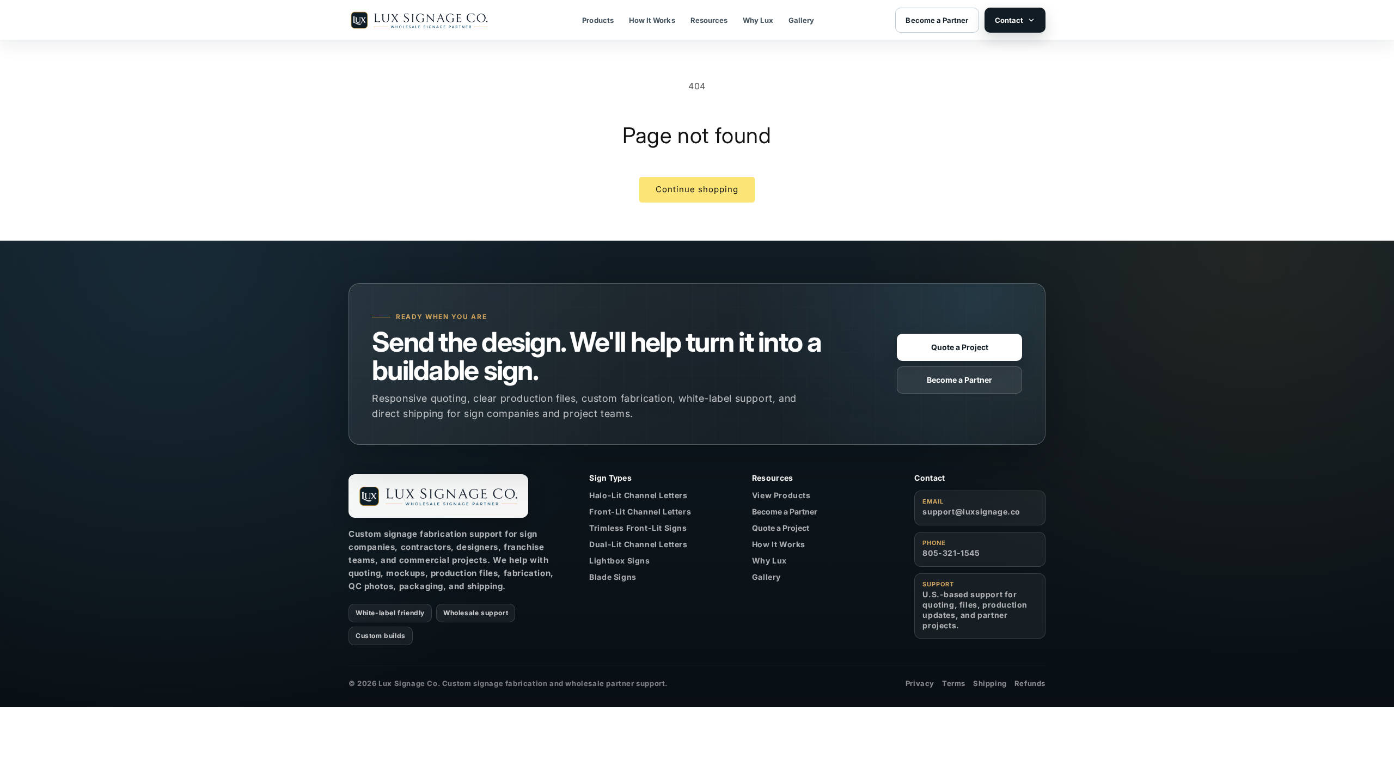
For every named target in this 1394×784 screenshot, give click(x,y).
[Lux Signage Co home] (438, 496)
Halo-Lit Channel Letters (638, 495)
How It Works (652, 20)
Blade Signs (613, 576)
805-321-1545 (951, 553)
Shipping (990, 683)
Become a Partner (959, 379)
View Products (781, 495)
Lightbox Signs (619, 560)
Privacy (920, 683)
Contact (1009, 20)
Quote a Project (959, 347)
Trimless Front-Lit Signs (638, 527)
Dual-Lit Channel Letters (638, 544)
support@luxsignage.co (971, 511)
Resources (709, 20)
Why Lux (758, 20)
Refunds (1030, 683)
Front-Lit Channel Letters (640, 511)
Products (598, 20)
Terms (953, 683)
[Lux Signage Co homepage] (419, 20)
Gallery (801, 20)
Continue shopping (697, 189)
